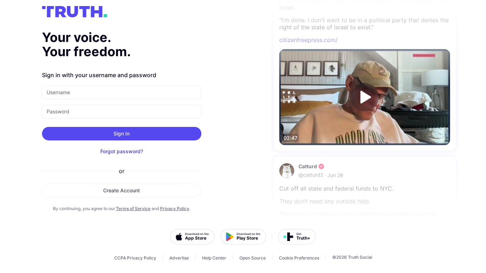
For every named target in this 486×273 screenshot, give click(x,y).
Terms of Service (133, 208)
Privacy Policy (174, 208)
